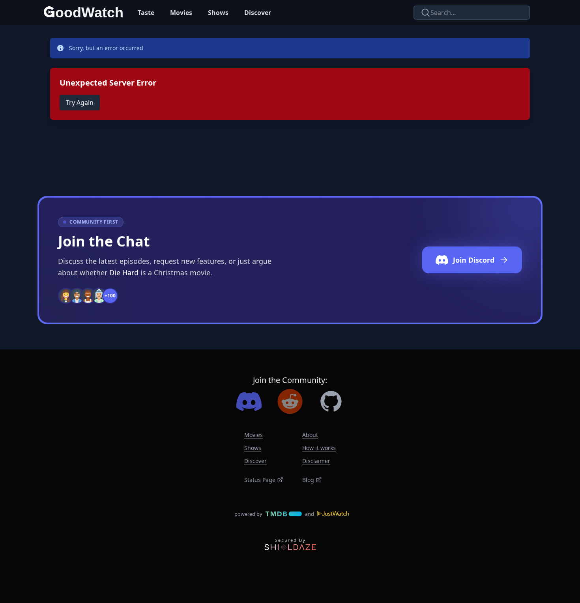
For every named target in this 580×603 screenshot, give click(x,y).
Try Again (80, 102)
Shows (218, 12)
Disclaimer (316, 461)
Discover (257, 12)
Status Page (259, 480)
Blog (308, 480)
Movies (181, 12)
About (310, 435)
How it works (319, 448)
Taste (146, 12)
